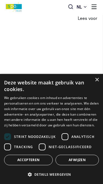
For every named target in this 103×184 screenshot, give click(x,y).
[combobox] (82, 7)
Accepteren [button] (28, 160)
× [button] (97, 80)
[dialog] (51, 129)
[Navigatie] (94, 6)
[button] (51, 174)
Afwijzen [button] (77, 160)
